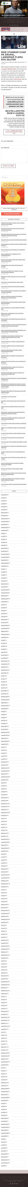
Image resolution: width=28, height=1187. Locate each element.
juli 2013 (3, 960)
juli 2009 (3, 1103)
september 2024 (4, 563)
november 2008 (4, 1127)
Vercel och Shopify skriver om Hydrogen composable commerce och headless (12, 463)
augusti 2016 (4, 851)
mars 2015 (3, 901)
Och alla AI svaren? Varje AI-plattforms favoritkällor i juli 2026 (14, 441)
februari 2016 (4, 868)
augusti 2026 (4, 494)
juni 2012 (3, 999)
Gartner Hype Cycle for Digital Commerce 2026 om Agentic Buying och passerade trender (13, 473)
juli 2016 (3, 854)
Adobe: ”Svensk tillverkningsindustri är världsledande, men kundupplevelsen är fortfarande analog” (13, 331)
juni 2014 (3, 928)
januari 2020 (3, 729)
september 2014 (4, 919)
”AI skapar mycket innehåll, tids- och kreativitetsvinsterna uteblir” (13, 452)
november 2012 (4, 984)
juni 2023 (3, 607)
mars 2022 (3, 652)
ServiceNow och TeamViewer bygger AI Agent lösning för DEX (13, 401)
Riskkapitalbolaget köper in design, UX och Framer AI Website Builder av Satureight (12, 367)
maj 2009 (3, 1109)
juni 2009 (3, 1106)
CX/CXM (19, 1181)
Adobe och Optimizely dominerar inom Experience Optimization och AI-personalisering (11, 297)
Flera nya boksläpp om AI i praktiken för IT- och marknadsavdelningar (11, 254)
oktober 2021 (4, 667)
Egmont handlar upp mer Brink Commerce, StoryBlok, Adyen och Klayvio (14, 244)
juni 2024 (3, 571)
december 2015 (4, 874)
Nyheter (6, 62)
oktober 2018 (4, 773)
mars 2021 (3, 687)
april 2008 (3, 1148)
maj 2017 (3, 824)
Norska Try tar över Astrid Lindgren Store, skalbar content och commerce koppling (13, 260)
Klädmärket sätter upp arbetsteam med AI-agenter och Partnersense (12, 356)
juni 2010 (3, 1070)
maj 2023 (3, 610)
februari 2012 (4, 1011)
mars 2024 (3, 580)
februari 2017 (4, 833)
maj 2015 (3, 895)
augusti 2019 (4, 744)
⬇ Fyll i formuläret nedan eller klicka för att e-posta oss (14, 132)
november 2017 (4, 806)
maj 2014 (3, 931)
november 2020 (4, 699)
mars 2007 (3, 1165)
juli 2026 (3, 497)
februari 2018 (4, 797)
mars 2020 (3, 723)
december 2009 (4, 1088)
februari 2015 (4, 904)
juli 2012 (3, 996)
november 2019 (4, 735)
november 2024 (4, 557)
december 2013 (4, 946)
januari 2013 (3, 978)
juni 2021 (3, 678)
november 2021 (4, 664)
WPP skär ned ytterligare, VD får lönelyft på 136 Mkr (12, 468)
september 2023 (4, 598)
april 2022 (3, 649)
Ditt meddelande (5, 147)
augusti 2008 (4, 1136)
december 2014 (4, 910)
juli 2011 (3, 1032)
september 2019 (4, 741)
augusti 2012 (4, 993)
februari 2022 (4, 655)
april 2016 (3, 863)
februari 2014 (4, 940)
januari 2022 (3, 658)
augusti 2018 (4, 779)
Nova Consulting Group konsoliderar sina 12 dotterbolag (13, 249)
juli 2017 (3, 818)
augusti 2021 (4, 673)
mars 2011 (3, 1044)
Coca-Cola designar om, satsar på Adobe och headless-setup (13, 308)
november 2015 (4, 877)
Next (24, 9)
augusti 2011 (4, 1029)
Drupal (3, 62)
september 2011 (4, 1026)
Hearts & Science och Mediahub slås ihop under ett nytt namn (12, 407)
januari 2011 (3, 1050)
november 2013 (4, 949)
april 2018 (3, 791)
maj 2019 (3, 753)
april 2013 (3, 969)
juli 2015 (3, 889)
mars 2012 (3, 1008)
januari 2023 (3, 622)
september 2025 (4, 527)
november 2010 (4, 1055)
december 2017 (4, 803)
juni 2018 (3, 785)
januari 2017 (3, 836)
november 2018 (4, 770)
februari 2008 (4, 1153)
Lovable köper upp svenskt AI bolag (8, 396)
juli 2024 (3, 569)
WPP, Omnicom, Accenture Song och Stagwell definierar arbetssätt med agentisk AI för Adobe (13, 412)
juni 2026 (3, 500)
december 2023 (4, 589)
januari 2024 (3, 586)
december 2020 (4, 696)
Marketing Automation (18, 1180)
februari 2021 (4, 690)
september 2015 (4, 883)
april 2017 (3, 827)
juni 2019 (3, 750)
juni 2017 (3, 821)
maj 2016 (3, 860)
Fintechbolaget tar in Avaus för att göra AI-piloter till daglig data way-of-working (13, 302)
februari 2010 (4, 1082)
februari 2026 (4, 512)
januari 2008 (3, 1156)
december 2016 (4, 839)
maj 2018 (3, 788)
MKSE (25, 1177)
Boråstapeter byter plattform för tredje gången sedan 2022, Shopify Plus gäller (13, 391)
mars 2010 (3, 1079)
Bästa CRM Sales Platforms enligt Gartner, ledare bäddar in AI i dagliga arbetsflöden (13, 291)
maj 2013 (3, 966)
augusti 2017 (4, 815)
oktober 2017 (4, 809)
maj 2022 (3, 646)
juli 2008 (3, 1139)
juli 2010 (3, 1067)
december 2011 (4, 1017)
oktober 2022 (4, 631)
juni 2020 (3, 714)
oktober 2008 (4, 1130)
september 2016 (4, 848)
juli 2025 (3, 533)
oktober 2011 (4, 1023)
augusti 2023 (4, 601)
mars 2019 (3, 759)
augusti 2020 (4, 708)
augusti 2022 (4, 637)
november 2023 (4, 592)
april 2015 (3, 898)
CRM (10, 1180)
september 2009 (4, 1097)
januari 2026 (3, 515)
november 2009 (4, 1091)
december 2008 (4, 1124)
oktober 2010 (4, 1058)
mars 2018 (3, 794)
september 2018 (4, 776)
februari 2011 (4, 1047)
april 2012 (3, 1005)
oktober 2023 (4, 595)
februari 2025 (4, 548)
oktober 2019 (4, 738)
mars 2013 (3, 972)
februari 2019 (4, 762)
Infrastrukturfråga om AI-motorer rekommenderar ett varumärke (12, 266)
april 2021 (3, 684)
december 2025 (4, 518)
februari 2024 (4, 583)
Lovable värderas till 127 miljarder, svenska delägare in (12, 341)
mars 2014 (3, 937)
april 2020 (3, 720)
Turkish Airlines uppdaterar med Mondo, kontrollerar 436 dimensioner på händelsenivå (13, 418)
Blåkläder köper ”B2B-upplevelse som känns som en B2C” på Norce (13, 277)
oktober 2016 (4, 845)
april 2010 (3, 1076)
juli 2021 (3, 675)
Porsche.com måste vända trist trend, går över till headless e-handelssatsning (14, 379)
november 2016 (4, 842)
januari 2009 (3, 1121)
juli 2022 (3, 640)
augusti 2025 (4, 530)
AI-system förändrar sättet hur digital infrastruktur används (13, 433)
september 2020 (4, 705)
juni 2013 (3, 963)
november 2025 (4, 521)
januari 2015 (3, 907)
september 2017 (4, 812)
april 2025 (3, 542)
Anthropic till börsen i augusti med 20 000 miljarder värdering (14, 239)
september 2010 (4, 1061)
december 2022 (4, 625)
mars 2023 (3, 616)
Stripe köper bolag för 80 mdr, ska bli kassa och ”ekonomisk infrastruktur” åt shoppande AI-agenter (13, 234)
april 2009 (3, 1112)
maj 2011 (3, 1038)
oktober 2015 (4, 880)
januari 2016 (3, 871)
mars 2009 (3, 1115)
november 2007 (4, 1162)
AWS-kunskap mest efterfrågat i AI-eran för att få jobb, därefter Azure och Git (12, 314)
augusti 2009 (4, 1100)
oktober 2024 (4, 560)
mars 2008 (3, 1150)
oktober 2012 (4, 987)
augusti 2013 (4, 958)
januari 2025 (3, 551)
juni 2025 (3, 536)
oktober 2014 (4, 916)
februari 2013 (4, 975)
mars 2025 (3, 545)
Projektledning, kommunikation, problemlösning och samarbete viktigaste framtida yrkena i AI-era (12, 336)
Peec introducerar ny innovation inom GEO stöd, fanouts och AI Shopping (14, 446)
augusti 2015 (4, 886)
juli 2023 (3, 604)
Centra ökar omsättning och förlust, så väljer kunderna (12, 345)
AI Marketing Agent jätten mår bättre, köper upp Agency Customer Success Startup (12, 223)
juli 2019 (3, 747)
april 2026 (3, 506)
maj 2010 (3, 1073)
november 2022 (4, 628)
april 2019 (3, 756)
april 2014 (3, 934)
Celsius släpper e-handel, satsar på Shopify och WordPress (13, 423)
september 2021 (4, 670)
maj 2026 (3, 503)
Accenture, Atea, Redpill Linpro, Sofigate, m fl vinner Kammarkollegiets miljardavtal (12, 271)
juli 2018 (3, 782)
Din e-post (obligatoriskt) (7, 141)
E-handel (5, 1180)
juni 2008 (3, 1142)
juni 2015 (3, 892)
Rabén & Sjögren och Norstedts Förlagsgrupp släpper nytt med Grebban (13, 319)
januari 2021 (3, 693)
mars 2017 (3, 830)
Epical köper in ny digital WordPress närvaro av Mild (12, 282)
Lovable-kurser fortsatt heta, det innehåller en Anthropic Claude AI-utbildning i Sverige (12, 479)
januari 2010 (3, 1085)
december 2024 (4, 554)
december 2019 (4, 732)
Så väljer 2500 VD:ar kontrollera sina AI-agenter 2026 (12, 437)
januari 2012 (3, 1014)
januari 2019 (3, 765)
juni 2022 (3, 643)
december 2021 (4, 661)
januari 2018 (3, 800)
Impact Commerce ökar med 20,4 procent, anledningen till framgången (13, 362)
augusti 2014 (4, 922)
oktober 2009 (4, 1094)
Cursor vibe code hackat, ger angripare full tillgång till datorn (14, 484)
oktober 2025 (4, 524)
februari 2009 (4, 1118)
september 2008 (4, 1133)
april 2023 (3, 613)
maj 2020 (3, 717)
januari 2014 (3, 943)
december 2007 (4, 1159)
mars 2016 (3, 865)
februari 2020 (4, 726)
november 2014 (4, 913)
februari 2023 (4, 619)
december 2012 (4, 981)
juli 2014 (3, 925)
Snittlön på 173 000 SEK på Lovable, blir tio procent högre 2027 (13, 428)
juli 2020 (3, 711)
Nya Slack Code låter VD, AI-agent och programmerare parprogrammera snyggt (12, 229)
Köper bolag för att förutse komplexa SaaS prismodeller (12, 286)
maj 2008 (3, 1145)
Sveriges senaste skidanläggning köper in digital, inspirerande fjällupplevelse (11, 350)
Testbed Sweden (17, 79)
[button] (25, 30)
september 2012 (4, 990)
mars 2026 (3, 509)
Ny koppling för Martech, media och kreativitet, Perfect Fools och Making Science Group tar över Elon (13, 325)
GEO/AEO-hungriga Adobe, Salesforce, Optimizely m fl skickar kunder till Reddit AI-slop (12, 373)
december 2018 (4, 768)
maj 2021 (3, 681)
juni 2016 (3, 857)
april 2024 (3, 577)
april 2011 (3, 1041)
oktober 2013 (4, 952)
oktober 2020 (4, 702)
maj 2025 (3, 539)
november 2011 (4, 1020)
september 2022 (4, 634)
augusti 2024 (4, 566)
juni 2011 (3, 1035)
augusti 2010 (4, 1064)
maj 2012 (3, 1002)
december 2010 (4, 1053)
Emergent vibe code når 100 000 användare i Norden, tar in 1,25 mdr (13, 458)
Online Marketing (11, 1181)
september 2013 (4, 955)
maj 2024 (3, 574)
